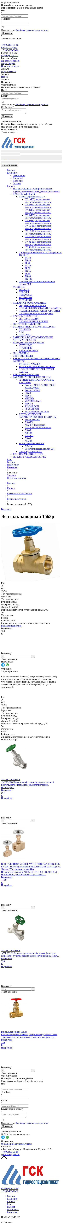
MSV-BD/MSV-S (33, 401)
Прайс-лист (13, 464)
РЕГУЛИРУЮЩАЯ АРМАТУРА (29, 456)
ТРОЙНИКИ (25, 297)
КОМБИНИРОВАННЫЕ (31, 443)
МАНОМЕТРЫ (21, 353)
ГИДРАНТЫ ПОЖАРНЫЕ (32, 305)
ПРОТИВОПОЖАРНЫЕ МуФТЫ (36, 313)
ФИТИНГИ (19, 287)
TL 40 (27, 263)
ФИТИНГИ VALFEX (29, 364)
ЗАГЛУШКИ (25, 300)
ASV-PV (29, 422)
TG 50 (28, 265)
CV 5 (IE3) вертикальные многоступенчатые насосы (38, 221)
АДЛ (21, 332)
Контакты (12, 467)
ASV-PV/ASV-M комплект (38, 427)
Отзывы (17, 183)
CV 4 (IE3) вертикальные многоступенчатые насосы (38, 216)
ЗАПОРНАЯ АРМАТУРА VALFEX (37, 366)
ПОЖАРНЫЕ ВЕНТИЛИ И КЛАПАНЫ (39, 310)
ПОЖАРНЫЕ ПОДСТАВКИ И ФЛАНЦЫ (40, 308)
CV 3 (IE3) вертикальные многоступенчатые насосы (38, 211)
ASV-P (28, 430)
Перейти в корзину (16, 478)
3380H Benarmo (32, 419)
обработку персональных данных (31, 30)
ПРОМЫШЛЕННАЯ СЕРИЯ (33, 321)
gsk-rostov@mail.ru (10, 1154)
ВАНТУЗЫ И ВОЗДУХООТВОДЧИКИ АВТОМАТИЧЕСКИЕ (33, 338)
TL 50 (27, 268)
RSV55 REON (32, 409)
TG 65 (28, 271)
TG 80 (28, 276)
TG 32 (28, 257)
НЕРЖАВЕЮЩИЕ (28, 350)
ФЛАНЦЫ (24, 289)
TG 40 (28, 260)
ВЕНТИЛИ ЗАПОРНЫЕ (19, 493)
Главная (11, 170)
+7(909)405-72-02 (9, 55)
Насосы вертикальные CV (32, 196)
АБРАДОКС (25, 334)
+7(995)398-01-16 (9, 50)
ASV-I (28, 438)
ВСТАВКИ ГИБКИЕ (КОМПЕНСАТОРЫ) (34, 326)
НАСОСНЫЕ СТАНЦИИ (26, 374)
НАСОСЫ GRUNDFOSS (25, 316)
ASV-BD (29, 435)
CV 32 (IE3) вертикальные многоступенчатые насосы (38, 243)
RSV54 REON (32, 406)
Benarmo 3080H (32, 390)
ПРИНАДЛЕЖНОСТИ (30, 451)
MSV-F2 (29, 403)
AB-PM (28, 433)
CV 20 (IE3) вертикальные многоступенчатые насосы (38, 237)
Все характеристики (11, 625)
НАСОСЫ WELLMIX (24, 194)
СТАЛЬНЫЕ (25, 348)
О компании (19, 175)
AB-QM (29, 446)
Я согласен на (24, 30)
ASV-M (28, 441)
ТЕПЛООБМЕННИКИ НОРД (28, 454)
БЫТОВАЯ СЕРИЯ (29, 318)
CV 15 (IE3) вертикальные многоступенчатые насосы (38, 232)
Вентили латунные (16, 499)
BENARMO (25, 329)
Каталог (11, 186)
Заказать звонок (9, 165)
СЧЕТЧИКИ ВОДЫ (23, 356)
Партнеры (18, 180)
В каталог (6, 509)
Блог (9, 459)
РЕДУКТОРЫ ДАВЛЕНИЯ (27, 324)
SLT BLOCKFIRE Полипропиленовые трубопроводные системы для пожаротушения (36, 190)
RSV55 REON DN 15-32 (37, 411)
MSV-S (28, 395)
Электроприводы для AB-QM (39, 449)
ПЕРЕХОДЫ (25, 295)
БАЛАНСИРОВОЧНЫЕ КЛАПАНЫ (32, 377)
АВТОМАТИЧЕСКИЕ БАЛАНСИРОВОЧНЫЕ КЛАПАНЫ (37, 415)
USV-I (28, 393)
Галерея (11, 462)
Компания (12, 172)
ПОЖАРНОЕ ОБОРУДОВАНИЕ (29, 303)
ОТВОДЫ (24, 292)
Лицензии (18, 178)
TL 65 (27, 273)
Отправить (7, 33)
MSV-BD (29, 398)
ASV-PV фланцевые (35, 425)
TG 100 (28, 279)
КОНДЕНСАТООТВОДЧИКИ (28, 342)
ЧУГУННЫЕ (25, 345)
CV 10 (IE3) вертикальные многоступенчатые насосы (38, 227)
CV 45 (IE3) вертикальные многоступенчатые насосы (38, 248)
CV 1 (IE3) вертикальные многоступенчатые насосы (38, 200)
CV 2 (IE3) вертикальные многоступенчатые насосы (38, 205)
